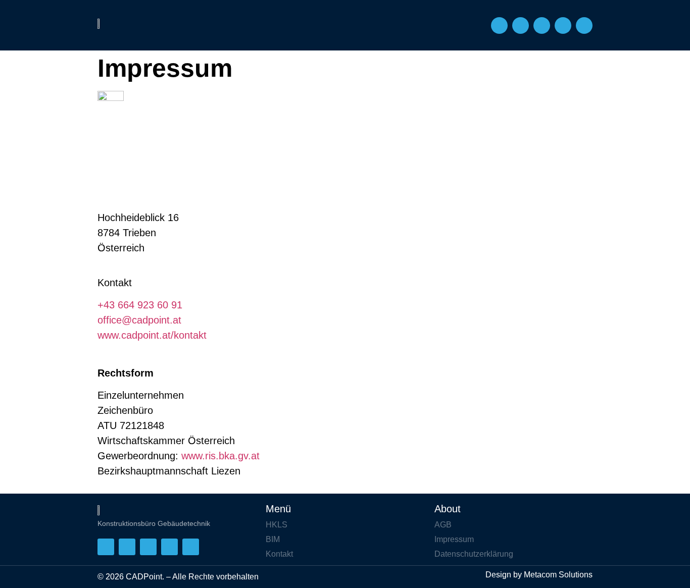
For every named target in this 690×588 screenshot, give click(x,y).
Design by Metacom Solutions (539, 574)
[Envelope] (520, 25)
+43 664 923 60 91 (139, 304)
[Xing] (563, 25)
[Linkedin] (584, 25)
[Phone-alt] (499, 25)
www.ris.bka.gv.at (220, 455)
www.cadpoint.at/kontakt (152, 335)
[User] (541, 25)
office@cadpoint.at (139, 320)
